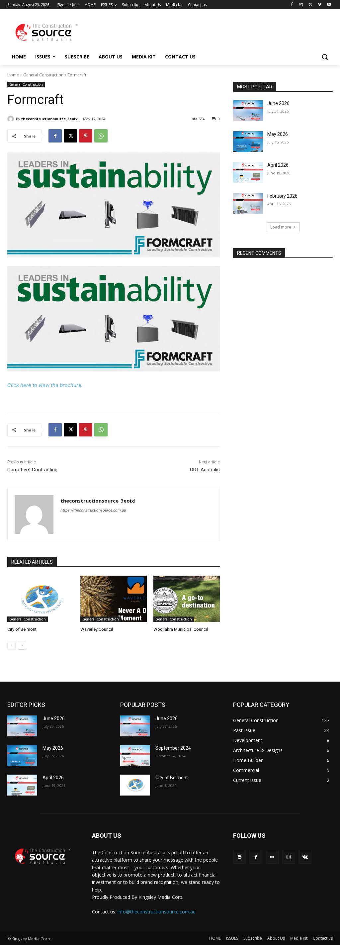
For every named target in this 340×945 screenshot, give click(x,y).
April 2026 (278, 165)
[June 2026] (248, 110)
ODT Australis (205, 470)
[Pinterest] (85, 135)
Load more (280, 227)
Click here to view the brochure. (45, 385)
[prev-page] (11, 645)
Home (13, 75)
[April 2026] (248, 172)
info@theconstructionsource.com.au (157, 911)
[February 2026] (248, 203)
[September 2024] (135, 755)
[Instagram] (301, 5)
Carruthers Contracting (32, 470)
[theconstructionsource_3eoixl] (11, 119)
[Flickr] (272, 857)
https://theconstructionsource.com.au (93, 510)
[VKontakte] (304, 857)
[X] (310, 5)
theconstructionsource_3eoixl (50, 118)
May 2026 (277, 134)
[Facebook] (292, 5)
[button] (325, 57)
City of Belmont (22, 629)
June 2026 (278, 103)
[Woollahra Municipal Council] (186, 599)
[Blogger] (239, 857)
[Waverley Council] (113, 599)
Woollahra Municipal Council (180, 629)
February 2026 (282, 196)
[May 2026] (248, 141)
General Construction (43, 75)
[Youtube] (329, 5)
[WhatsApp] (101, 135)
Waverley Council (96, 629)
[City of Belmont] (40, 599)
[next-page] (22, 645)
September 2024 (173, 748)
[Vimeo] (319, 5)
